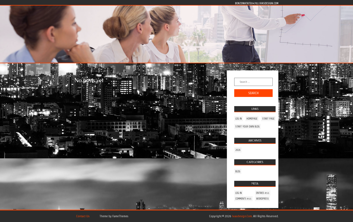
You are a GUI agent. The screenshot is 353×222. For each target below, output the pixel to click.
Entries (262, 192)
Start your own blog (247, 126)
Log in (238, 118)
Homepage (252, 118)
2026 (237, 149)
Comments (243, 198)
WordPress (262, 198)
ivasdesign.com (242, 216)
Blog (237, 171)
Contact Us (83, 216)
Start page (268, 118)
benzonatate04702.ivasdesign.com (257, 3)
